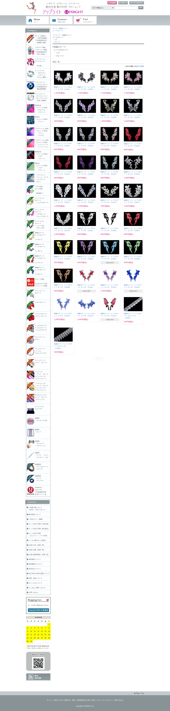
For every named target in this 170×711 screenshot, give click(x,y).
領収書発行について (35, 564)
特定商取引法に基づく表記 (86, 700)
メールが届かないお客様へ (38, 540)
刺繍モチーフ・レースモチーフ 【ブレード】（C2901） (133, 316)
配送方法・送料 (70, 700)
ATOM (37, 678)
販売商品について (35, 514)
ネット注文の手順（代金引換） (39, 524)
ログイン (123, 3)
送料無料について (35, 559)
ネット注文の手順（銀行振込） (39, 529)
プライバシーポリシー (104, 700)
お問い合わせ (61, 20)
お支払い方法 (58, 700)
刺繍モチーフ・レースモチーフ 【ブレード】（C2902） (63, 346)
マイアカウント (136, 3)
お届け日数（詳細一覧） (37, 550)
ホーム (37, 20)
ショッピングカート (85, 20)
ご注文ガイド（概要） (36, 519)
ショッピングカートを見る (38, 610)
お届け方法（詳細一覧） (37, 545)
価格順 (136, 66)
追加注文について (35, 569)
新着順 (142, 66)
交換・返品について (35, 578)
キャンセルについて (35, 583)
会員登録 (112, 3)
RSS (36, 675)
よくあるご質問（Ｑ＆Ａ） (38, 588)
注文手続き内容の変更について (39, 573)
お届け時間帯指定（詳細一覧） (39, 554)
